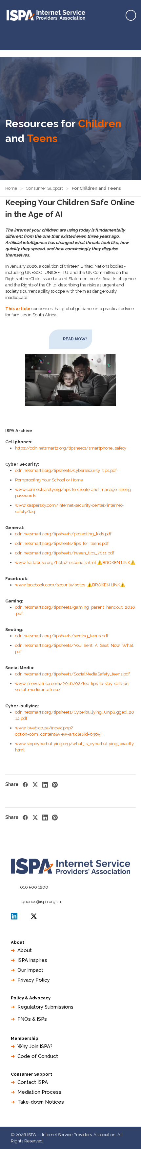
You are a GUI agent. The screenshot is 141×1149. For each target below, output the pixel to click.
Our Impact (30, 970)
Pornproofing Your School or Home (49, 479)
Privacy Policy (33, 980)
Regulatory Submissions (45, 1007)
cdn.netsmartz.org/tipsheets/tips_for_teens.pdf (62, 543)
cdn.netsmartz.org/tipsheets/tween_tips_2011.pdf (64, 552)
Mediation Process (39, 1092)
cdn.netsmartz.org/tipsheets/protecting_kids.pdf (63, 533)
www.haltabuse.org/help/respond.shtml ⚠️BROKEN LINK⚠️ (75, 562)
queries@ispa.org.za (41, 901)
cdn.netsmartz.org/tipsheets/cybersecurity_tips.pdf (66, 470)
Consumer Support (44, 188)
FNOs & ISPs (32, 1019)
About (24, 950)
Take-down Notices (40, 1102)
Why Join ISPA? (34, 1046)
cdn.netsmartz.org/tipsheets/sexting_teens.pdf (61, 635)
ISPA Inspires (32, 960)
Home (11, 188)
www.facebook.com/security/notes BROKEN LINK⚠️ (70, 584)
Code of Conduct (37, 1056)
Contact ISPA (32, 1082)
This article (17, 308)
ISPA (33, 916)
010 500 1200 (34, 887)
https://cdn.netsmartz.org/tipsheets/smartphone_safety (70, 448)
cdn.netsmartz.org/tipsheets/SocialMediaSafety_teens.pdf (72, 674)
